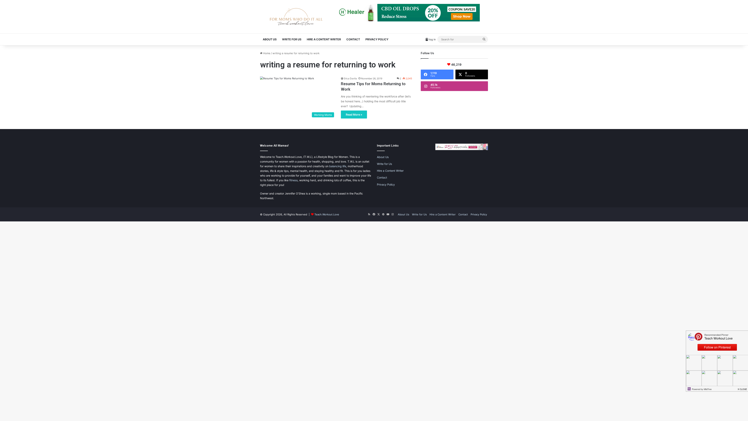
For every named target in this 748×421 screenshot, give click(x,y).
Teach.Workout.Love (326, 214)
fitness (293, 180)
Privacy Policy (376, 39)
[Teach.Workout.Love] (296, 17)
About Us (270, 39)
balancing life (337, 166)
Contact (353, 39)
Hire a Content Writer (324, 39)
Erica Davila (350, 78)
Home (266, 53)
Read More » (354, 114)
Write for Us (291, 39)
